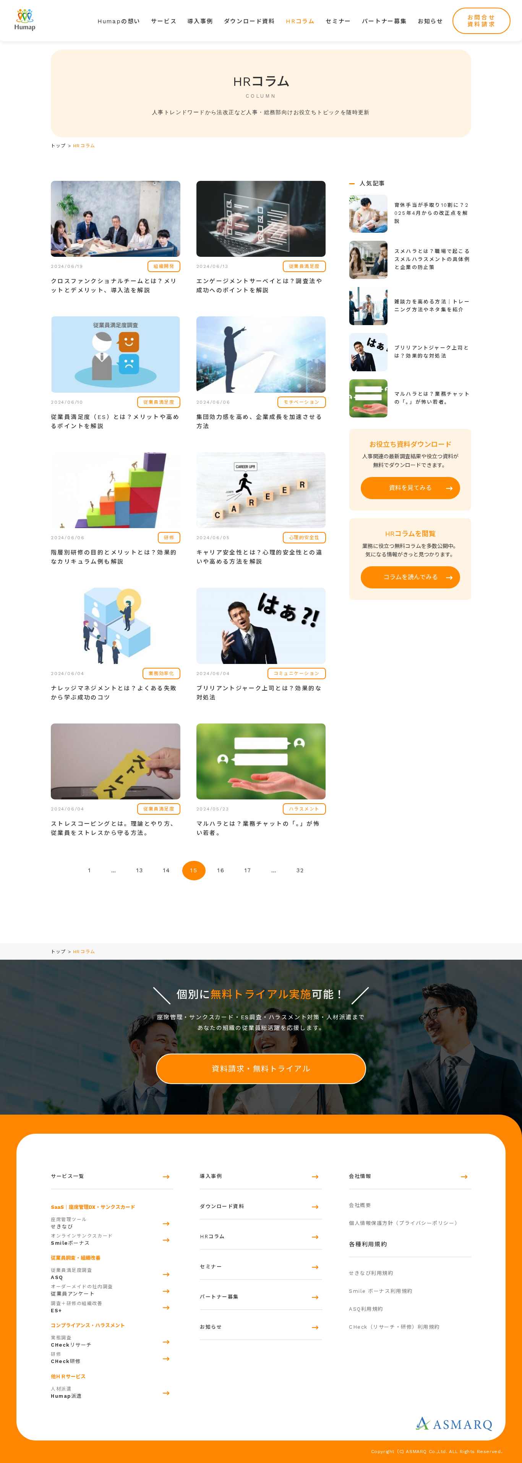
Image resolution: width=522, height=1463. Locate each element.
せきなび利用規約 (371, 1273)
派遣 (66, 1392)
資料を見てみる (410, 487)
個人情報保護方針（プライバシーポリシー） (404, 1223)
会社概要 (360, 1205)
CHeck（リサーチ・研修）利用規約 (394, 1327)
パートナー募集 (384, 21)
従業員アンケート (82, 1290)
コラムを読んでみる (410, 577)
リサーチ (71, 1341)
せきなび (69, 1223)
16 (221, 870)
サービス (164, 21)
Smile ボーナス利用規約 (381, 1291)
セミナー (338, 21)
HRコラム (300, 21)
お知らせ (430, 21)
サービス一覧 (67, 1176)
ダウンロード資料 (249, 21)
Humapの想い (118, 21)
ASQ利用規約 (366, 1309)
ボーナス (82, 1239)
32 (300, 870)
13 (139, 870)
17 (248, 870)
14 (167, 870)
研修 (66, 1358)
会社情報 (360, 1176)
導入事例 (200, 21)
